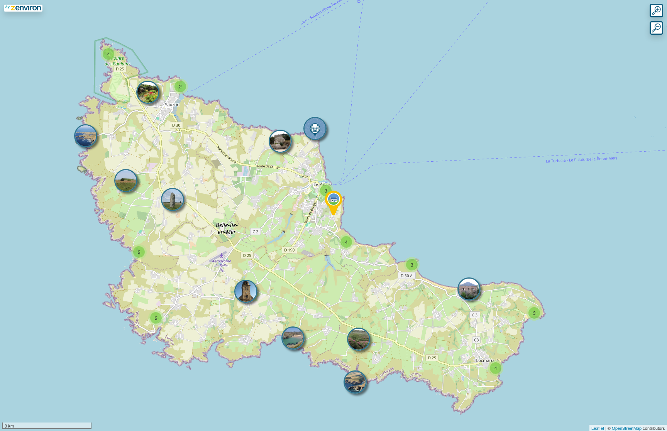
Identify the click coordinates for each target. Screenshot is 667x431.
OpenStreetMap (627, 428)
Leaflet (597, 428)
